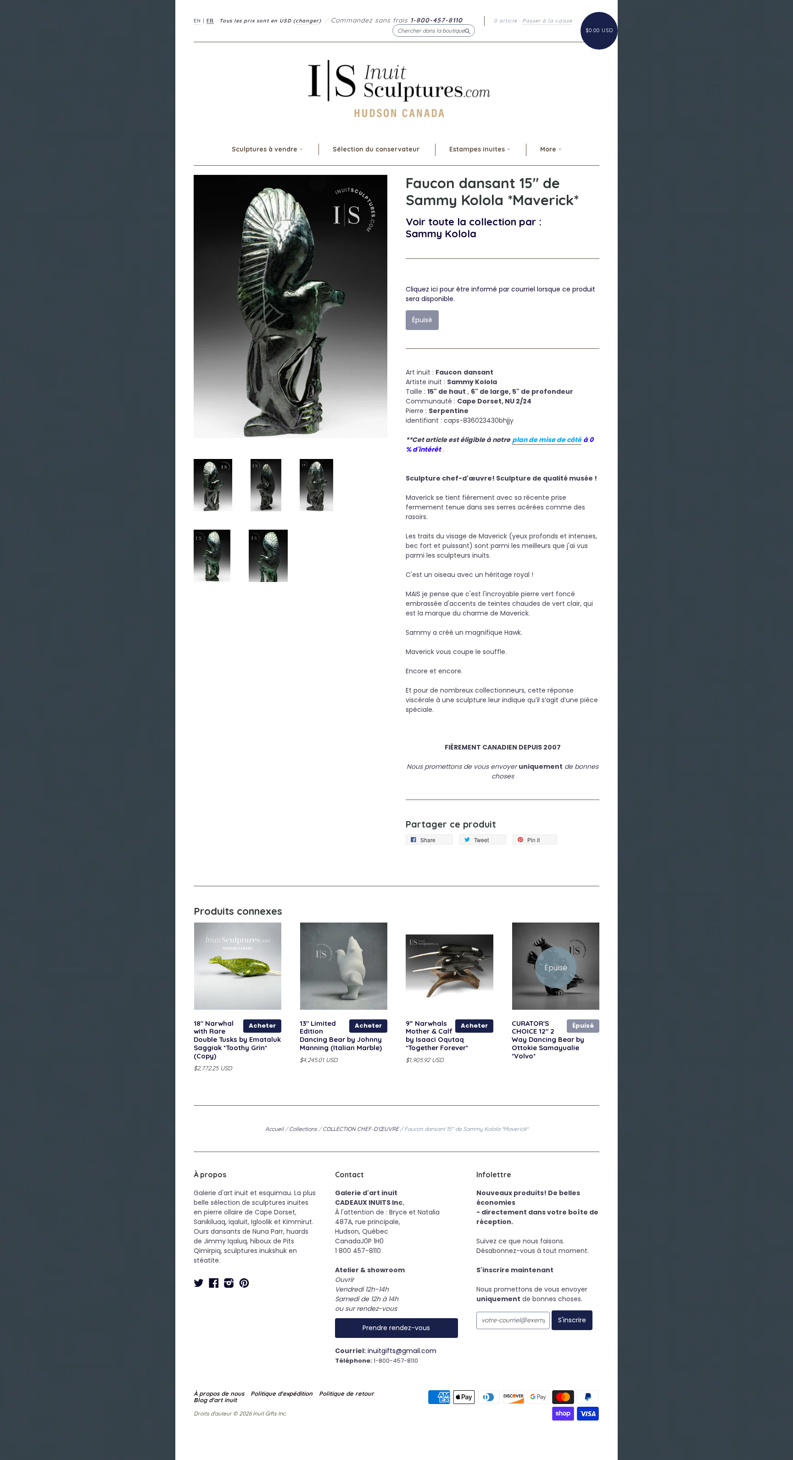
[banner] (396, 88)
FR (210, 20)
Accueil (274, 1128)
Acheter (262, 1025)
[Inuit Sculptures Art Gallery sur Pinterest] (244, 1283)
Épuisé (583, 1025)
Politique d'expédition (282, 1393)
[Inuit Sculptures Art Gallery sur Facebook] (214, 1283)
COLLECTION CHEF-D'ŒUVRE (361, 1128)
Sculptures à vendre (265, 149)
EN (197, 20)
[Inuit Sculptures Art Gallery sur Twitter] (199, 1283)
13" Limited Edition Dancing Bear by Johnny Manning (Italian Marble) (341, 1035)
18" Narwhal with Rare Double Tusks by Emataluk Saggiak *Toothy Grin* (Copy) (237, 1039)
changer (307, 20)
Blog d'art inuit (215, 1400)
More (549, 149)
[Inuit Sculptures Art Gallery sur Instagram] (229, 1283)
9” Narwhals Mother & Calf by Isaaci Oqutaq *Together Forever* (437, 1035)
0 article (505, 20)
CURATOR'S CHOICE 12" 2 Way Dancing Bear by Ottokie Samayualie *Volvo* (548, 1039)
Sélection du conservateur (376, 149)
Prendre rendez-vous (396, 1327)
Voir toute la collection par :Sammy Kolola (474, 227)
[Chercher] (467, 30)
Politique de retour (346, 1393)
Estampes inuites (478, 149)
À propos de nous (219, 1393)
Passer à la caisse (547, 20)
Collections (303, 1128)
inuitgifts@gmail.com (402, 1350)
